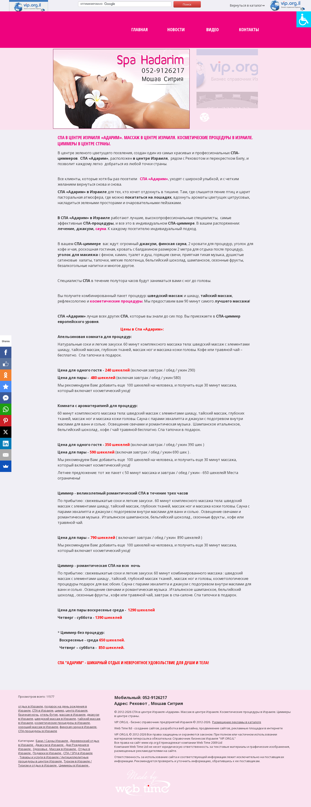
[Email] (5, 455)
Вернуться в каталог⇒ (247, 5)
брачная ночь (28, 714)
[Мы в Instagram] (239, 117)
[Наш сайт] (204, 117)
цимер (59, 710)
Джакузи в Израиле (49, 745)
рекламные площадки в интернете (257, 728)
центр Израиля (76, 710)
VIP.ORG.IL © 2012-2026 (130, 734)
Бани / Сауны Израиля (52, 741)
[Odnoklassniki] (5, 375)
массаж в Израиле (72, 714)
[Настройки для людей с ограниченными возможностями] (303, 19)
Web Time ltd (123, 728)
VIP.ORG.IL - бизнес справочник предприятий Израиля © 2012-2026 (162, 722)
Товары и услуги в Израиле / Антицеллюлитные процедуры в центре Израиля (53, 759)
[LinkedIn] (5, 443)
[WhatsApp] (5, 409)
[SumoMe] (5, 466)
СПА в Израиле (43, 710)
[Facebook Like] (5, 363)
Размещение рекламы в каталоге (236, 722)
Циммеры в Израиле (74, 765)
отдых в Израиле (30, 706)
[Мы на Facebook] (227, 117)
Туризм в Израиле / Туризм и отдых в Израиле (55, 763)
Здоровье (40, 749)
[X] (5, 432)
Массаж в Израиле (63, 749)
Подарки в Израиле (47, 753)
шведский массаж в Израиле (55, 719)
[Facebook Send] (5, 398)
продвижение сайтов (214, 728)
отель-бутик (49, 714)
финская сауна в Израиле (78, 727)
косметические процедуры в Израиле (62, 723)
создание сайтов (146, 728)
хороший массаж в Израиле (38, 727)
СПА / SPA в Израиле (78, 753)
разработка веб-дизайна (179, 728)
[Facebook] (5, 352)
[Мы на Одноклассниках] (216, 117)
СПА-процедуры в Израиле (37, 731)
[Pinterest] (5, 420)
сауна (100, 228)
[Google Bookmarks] (5, 386)
